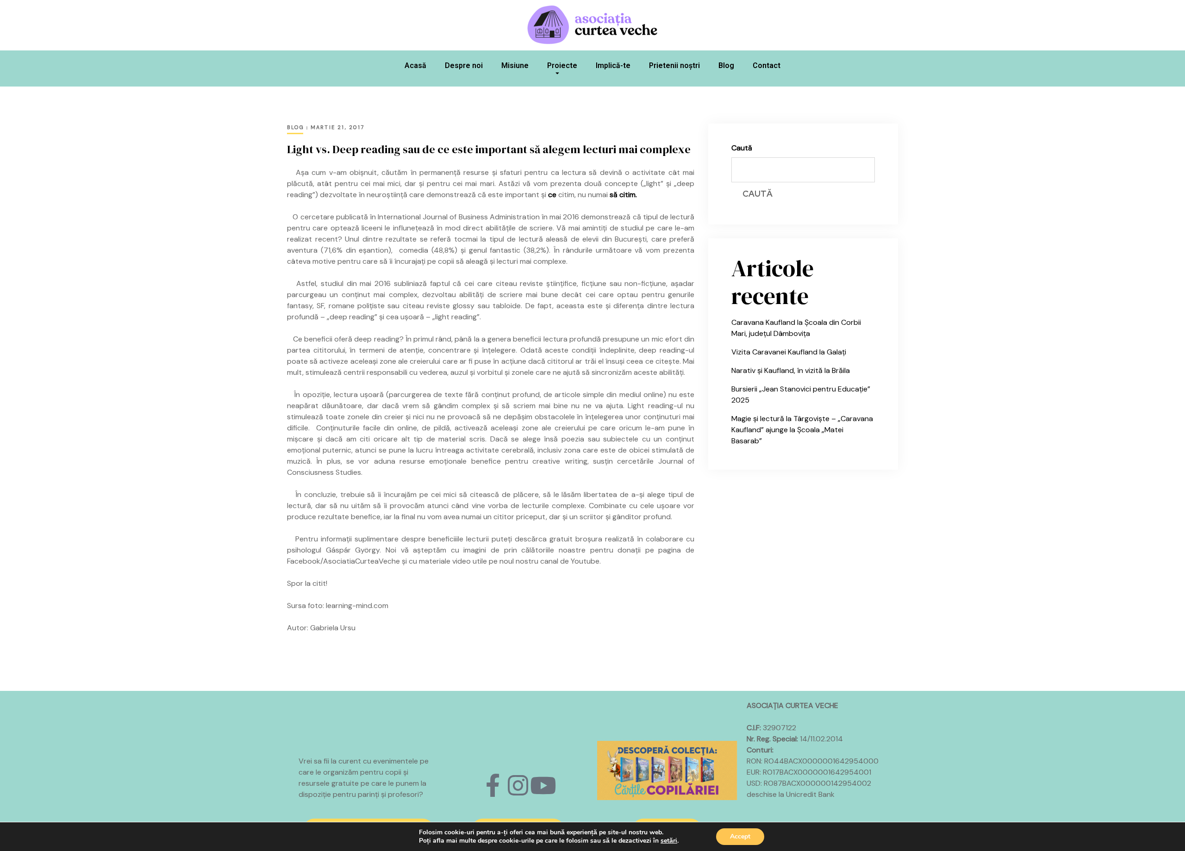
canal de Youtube (569, 561)
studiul (632, 228)
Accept (740, 836)
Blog (726, 65)
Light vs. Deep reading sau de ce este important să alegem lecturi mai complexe (489, 149)
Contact (766, 65)
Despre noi (464, 65)
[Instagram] (518, 785)
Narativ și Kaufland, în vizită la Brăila (790, 370)
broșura (588, 539)
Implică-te (613, 65)
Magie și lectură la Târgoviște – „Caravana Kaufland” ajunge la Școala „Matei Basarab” (802, 430)
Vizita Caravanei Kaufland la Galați (788, 352)
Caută (741, 148)
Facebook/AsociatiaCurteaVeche (343, 561)
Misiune (515, 65)
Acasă (415, 65)
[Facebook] (493, 785)
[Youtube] (543, 785)
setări (669, 841)
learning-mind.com (357, 605)
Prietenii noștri (674, 65)
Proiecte (562, 65)
